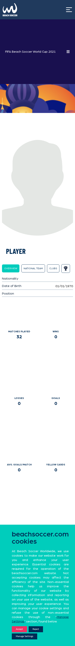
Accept (19, 629)
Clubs (53, 268)
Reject (36, 629)
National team (33, 268)
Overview (10, 268)
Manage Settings (24, 636)
